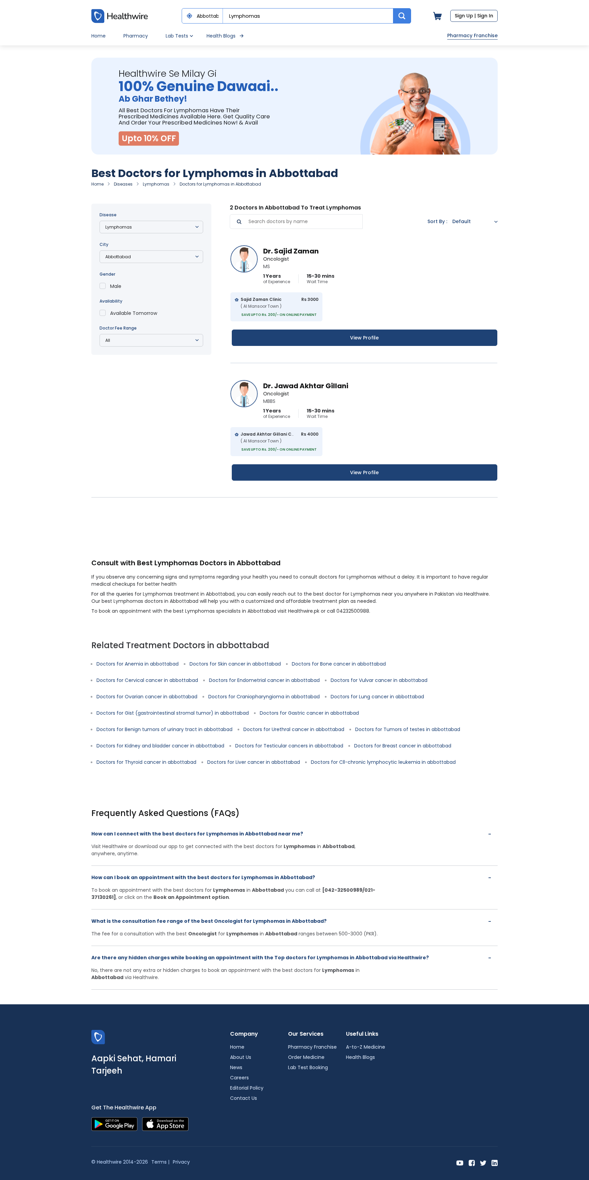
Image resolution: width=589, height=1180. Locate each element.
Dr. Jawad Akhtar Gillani (305, 386)
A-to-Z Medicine (365, 1047)
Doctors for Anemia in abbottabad (137, 663)
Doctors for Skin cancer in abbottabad (235, 663)
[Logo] (98, 1036)
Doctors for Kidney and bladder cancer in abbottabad (160, 745)
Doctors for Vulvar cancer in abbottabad (379, 680)
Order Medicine (306, 1057)
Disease (108, 215)
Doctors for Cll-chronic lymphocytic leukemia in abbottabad (383, 762)
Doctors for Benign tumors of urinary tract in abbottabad (164, 729)
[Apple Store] (165, 1123)
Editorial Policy (246, 1087)
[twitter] (483, 1162)
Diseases (123, 184)
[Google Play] (114, 1123)
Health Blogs (221, 35)
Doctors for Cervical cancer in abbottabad (147, 680)
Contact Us (243, 1098)
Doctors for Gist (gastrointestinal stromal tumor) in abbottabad (172, 713)
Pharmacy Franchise (472, 35)
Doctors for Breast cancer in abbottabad (402, 745)
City (104, 244)
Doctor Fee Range (118, 328)
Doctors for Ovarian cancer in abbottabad (146, 696)
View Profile (364, 337)
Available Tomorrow (133, 313)
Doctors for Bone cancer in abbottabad (339, 663)
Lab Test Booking (308, 1067)
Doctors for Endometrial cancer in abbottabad (264, 680)
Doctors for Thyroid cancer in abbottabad (146, 762)
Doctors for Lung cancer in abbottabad (377, 696)
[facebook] (472, 1162)
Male (115, 286)
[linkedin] (495, 1162)
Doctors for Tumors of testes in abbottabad (407, 729)
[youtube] (460, 1162)
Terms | (160, 1162)
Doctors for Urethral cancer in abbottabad (293, 729)
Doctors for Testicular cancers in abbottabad (289, 745)
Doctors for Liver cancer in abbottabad (253, 762)
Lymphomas (156, 184)
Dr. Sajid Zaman (291, 251)
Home (98, 35)
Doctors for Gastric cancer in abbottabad (309, 713)
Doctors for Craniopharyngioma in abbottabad (264, 696)
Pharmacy (135, 35)
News (236, 1067)
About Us (240, 1057)
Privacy (181, 1162)
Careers (239, 1077)
